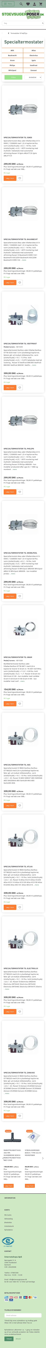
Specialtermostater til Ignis (18, 137)
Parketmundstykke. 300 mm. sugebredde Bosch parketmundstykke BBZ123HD (12, 1155)
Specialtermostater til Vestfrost (20, 343)
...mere (23, 260)
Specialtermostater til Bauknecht (21, 239)
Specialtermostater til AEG (17, 764)
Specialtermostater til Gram (18, 657)
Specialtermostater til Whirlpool (20, 552)
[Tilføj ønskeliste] (20, 178)
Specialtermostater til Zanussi (19, 1072)
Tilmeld (9, 1339)
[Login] (34, 4)
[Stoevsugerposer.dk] (23, 14)
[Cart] (40, 4)
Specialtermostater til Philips (19, 448)
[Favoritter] (28, 4)
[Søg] (43, 23)
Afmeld (18, 1339)
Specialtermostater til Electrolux (21, 968)
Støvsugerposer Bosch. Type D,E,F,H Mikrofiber (33, 1152)
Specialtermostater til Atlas (18, 866)
